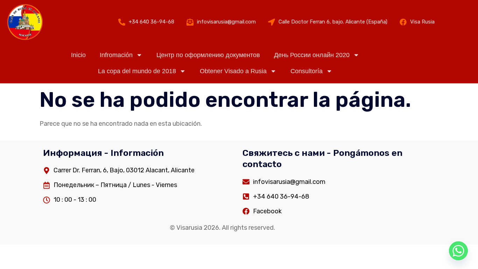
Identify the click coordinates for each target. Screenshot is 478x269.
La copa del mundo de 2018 (137, 71)
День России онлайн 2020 (312, 54)
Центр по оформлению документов (208, 54)
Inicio (78, 54)
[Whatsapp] (458, 250)
